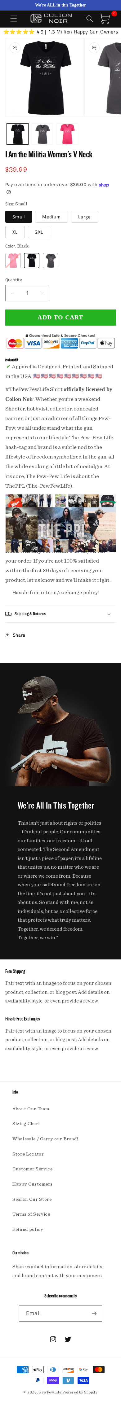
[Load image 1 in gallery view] (17, 134)
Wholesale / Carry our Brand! (45, 1139)
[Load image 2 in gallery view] (42, 134)
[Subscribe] (94, 1313)
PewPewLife (50, 1392)
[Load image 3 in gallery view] (67, 134)
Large (84, 216)
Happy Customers (32, 1184)
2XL (39, 231)
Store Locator (28, 1154)
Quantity (13, 280)
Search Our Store (32, 1199)
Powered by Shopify (80, 1392)
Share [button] (19, 634)
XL (15, 231)
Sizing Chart (26, 1123)
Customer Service (32, 1169)
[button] (13, 18)
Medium (51, 216)
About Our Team (30, 1109)
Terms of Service (31, 1214)
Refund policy (27, 1229)
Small (18, 216)
